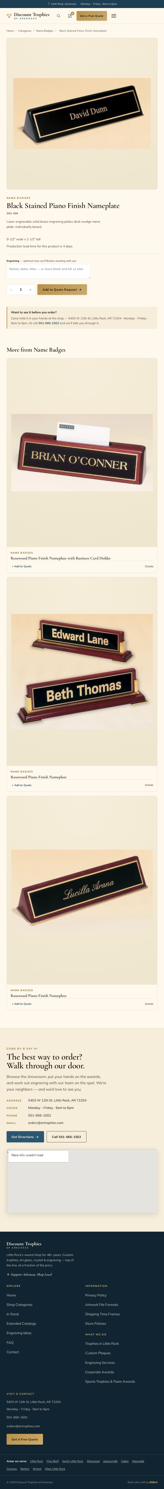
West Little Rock (55, 1468)
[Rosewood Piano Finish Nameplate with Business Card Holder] (82, 452)
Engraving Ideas (19, 1333)
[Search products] (58, 15)
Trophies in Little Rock (102, 1343)
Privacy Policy (96, 1295)
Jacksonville (110, 1461)
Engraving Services (100, 1362)
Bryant (37, 1468)
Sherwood (93, 1461)
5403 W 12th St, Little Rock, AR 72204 (57, 1100)
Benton (24, 1468)
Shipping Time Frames (102, 1314)
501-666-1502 (49, 323)
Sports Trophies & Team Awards (110, 1381)
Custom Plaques (98, 1353)
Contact (13, 1352)
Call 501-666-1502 (66, 1137)
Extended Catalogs (21, 1323)
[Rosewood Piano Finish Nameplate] (82, 671)
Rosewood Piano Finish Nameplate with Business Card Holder (61, 558)
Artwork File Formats (101, 1304)
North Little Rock (72, 1461)
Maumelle (138, 1461)
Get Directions (25, 1137)
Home (10, 30)
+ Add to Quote (21, 566)
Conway (12, 1468)
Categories (24, 30)
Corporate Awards (99, 1372)
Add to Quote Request (62, 289)
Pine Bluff (53, 1461)
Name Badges (44, 30)
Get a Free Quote (91, 15)
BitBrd (153, 1482)
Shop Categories (19, 1304)
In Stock (13, 1314)
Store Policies (95, 1323)
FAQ (10, 1342)
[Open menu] (113, 15)
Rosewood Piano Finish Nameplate (39, 777)
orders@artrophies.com (45, 1123)
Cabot (125, 1461)
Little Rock (36, 1461)
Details (149, 566)
